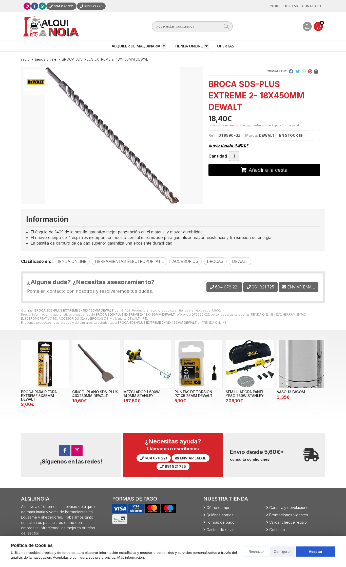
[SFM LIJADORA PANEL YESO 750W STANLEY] (250, 364)
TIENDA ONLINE (189, 46)
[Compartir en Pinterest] (310, 71)
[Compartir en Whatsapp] (304, 71)
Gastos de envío (220, 529)
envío (235, 125)
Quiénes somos (220, 514)
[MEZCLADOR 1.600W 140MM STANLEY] (147, 364)
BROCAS (96, 318)
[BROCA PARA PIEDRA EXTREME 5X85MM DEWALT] (45, 364)
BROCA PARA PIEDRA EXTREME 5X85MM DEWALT (39, 395)
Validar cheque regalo (288, 522)
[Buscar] (226, 26)
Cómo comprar (219, 507)
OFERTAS (225, 46)
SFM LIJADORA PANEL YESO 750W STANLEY (245, 394)
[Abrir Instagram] (27, 6)
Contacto (277, 529)
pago (248, 125)
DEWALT (133, 318)
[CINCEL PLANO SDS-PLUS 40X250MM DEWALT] (96, 364)
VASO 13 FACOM (291, 392)
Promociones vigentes (288, 514)
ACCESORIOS (69, 318)
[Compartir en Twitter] (297, 71)
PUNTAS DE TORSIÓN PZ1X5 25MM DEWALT (194, 394)
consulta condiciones (250, 459)
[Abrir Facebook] (35, 6)
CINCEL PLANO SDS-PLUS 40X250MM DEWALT (95, 394)
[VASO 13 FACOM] (301, 364)
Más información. (131, 557)
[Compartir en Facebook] (291, 71)
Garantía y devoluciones (290, 507)
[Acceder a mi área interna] (307, 26)
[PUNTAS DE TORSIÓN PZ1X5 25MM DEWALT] (198, 364)
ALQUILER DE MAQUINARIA (136, 46)
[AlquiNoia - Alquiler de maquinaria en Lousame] (51, 26)
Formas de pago (220, 522)
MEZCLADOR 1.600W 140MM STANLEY (141, 394)
